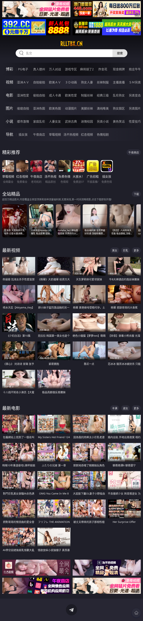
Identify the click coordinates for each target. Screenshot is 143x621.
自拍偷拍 (39, 82)
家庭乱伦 (39, 121)
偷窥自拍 (23, 108)
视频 (9, 82)
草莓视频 (55, 134)
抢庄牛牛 (135, 69)
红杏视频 (87, 134)
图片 (9, 108)
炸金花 (102, 69)
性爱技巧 (135, 121)
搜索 (120, 53)
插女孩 (23, 134)
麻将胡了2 (87, 69)
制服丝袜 (87, 95)
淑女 (125, 408)
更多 (136, 250)
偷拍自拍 (39, 95)
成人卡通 (55, 95)
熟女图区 (119, 108)
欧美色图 (55, 108)
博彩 (9, 69)
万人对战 (55, 69)
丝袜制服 (103, 82)
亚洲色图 (39, 108)
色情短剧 (103, 134)
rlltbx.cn (71, 43)
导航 (9, 134)
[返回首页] (136, 612)
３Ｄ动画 (71, 82)
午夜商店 (39, 134)
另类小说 (103, 121)
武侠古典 (71, 121)
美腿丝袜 (87, 108)
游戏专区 (71, 69)
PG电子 (23, 69)
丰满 (114, 408)
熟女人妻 (87, 82)
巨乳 (125, 250)
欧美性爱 (71, 95)
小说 (9, 121)
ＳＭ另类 (135, 82)
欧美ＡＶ (55, 82)
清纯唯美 (103, 108)
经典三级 (103, 95)
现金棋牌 (119, 69)
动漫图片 (71, 108)
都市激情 (23, 121)
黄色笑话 (119, 121)
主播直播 (119, 82)
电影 (9, 95)
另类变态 (135, 95)
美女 (114, 250)
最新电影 (11, 408)
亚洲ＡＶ (23, 82)
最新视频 (11, 250)
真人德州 (39, 69)
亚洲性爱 (23, 95)
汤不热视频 (70, 134)
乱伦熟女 (119, 95)
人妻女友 (55, 121)
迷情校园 (87, 121)
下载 (136, 194)
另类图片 (135, 108)
